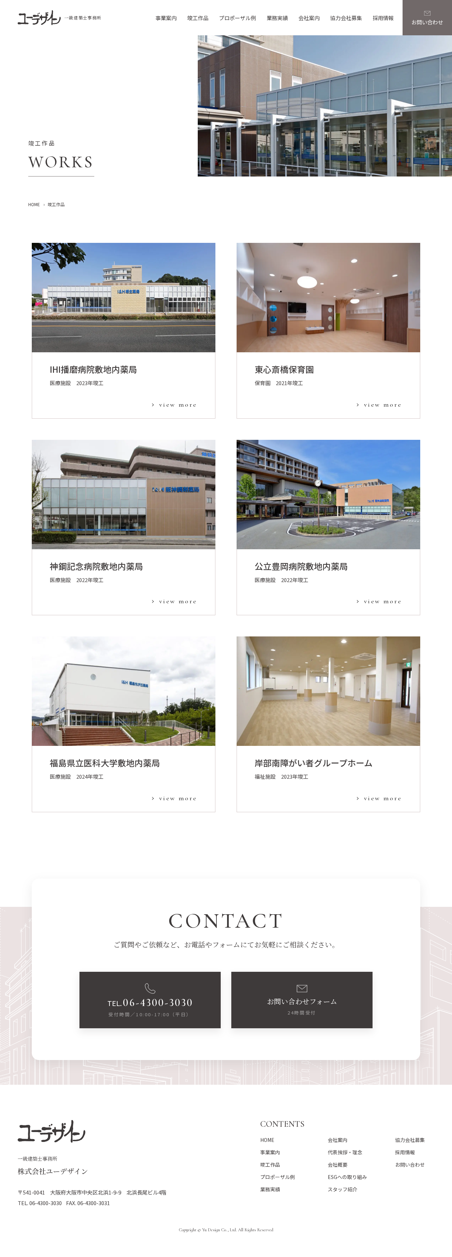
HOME (267, 1139)
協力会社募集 (346, 17)
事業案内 (166, 17)
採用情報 (383, 17)
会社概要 (337, 1164)
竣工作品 (197, 17)
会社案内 (309, 17)
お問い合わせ (410, 1164)
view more (178, 404)
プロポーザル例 (237, 17)
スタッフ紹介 (342, 1189)
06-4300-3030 (40, 1203)
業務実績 (277, 17)
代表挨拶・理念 (345, 1152)
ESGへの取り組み (347, 1176)
